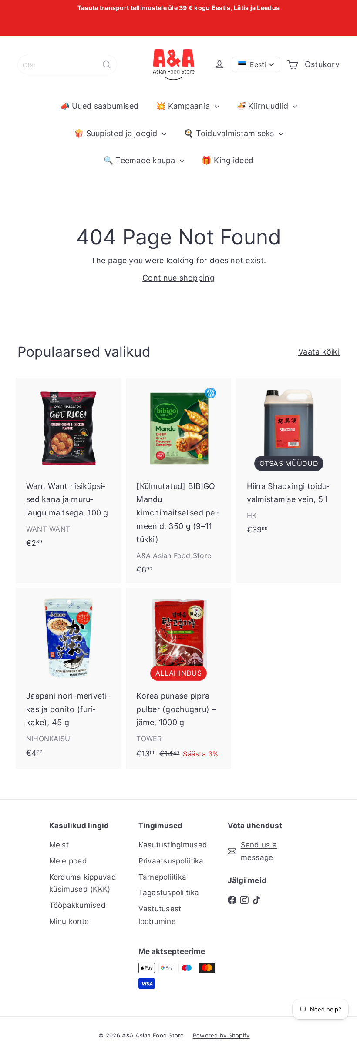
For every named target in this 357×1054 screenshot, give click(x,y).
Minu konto (69, 921)
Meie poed (68, 861)
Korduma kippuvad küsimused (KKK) (82, 883)
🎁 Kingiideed (227, 160)
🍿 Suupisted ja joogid (117, 133)
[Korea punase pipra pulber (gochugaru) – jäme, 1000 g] (178, 678)
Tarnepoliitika (162, 877)
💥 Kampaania (184, 105)
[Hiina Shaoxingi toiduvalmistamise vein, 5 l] (289, 460)
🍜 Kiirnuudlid (263, 105)
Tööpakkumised (77, 905)
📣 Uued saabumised (99, 105)
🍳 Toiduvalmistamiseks (230, 133)
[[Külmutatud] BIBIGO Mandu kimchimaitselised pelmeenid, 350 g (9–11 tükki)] (178, 480)
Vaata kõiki (319, 351)
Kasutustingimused (173, 844)
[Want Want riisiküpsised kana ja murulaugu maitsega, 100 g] (68, 467)
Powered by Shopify (221, 1035)
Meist (59, 844)
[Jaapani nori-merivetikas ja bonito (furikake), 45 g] (68, 677)
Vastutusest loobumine (160, 915)
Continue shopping (178, 277)
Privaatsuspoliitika (171, 861)
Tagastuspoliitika (168, 892)
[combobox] (67, 64)
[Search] (106, 64)
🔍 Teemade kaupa (141, 160)
